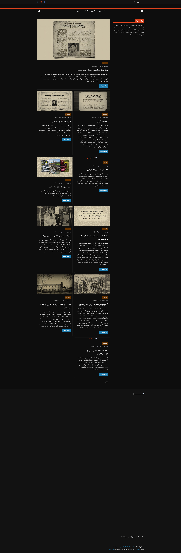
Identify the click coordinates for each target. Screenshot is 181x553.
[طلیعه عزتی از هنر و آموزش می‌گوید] (54, 216)
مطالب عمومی (102, 11)
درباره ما (78, 11)
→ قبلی (107, 382)
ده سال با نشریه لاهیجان (97, 170)
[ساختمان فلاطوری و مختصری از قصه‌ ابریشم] (54, 284)
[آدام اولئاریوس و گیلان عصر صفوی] (92, 284)
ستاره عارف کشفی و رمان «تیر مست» (92, 70)
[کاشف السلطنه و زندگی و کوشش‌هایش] (92, 339)
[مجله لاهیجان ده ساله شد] (54, 167)
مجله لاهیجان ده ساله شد (60, 187)
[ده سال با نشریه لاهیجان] (92, 158)
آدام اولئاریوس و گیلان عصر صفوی (93, 305)
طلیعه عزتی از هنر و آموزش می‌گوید (55, 236)
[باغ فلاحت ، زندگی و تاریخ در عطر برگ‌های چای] (92, 216)
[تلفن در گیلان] (92, 101)
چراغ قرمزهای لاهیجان (61, 121)
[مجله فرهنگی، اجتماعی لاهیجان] (142, 11)
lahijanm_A (94, 66)
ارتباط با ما (85, 11)
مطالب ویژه (93, 11)
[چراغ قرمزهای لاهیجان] (54, 101)
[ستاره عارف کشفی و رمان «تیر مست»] (73, 39)
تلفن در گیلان (102, 121)
